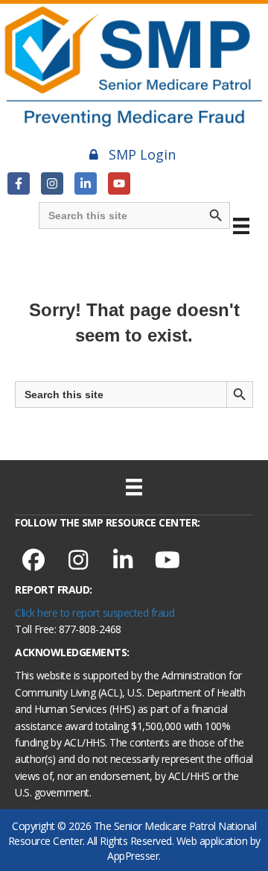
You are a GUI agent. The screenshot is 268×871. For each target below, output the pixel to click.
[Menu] (241, 226)
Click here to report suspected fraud (94, 613)
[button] (18, 183)
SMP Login (142, 154)
